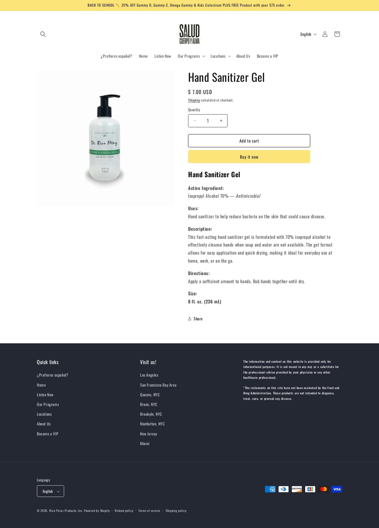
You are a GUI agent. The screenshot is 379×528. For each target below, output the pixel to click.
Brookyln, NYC (151, 414)
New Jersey (148, 433)
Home (41, 385)
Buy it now (249, 157)
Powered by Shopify (97, 511)
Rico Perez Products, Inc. (66, 511)
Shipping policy (176, 510)
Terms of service (149, 510)
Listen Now (45, 394)
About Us (44, 424)
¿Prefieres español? (52, 375)
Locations (44, 414)
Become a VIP (47, 433)
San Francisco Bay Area (158, 385)
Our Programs (48, 404)
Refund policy (124, 510)
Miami (145, 443)
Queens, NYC (150, 394)
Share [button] (198, 318)
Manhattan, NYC (152, 424)
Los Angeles (149, 375)
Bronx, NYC (148, 404)
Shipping (194, 100)
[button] (43, 34)
